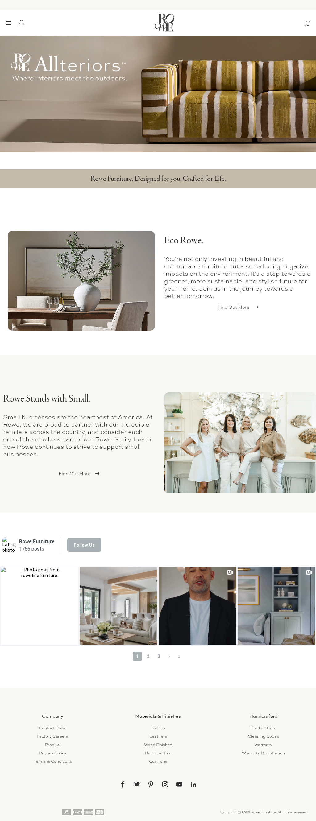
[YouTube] (179, 784)
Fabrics (158, 728)
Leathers (158, 736)
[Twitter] (137, 784)
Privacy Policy (52, 753)
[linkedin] (193, 784)
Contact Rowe (53, 728)
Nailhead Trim (158, 753)
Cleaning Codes (263, 736)
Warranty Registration (263, 753)
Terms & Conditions (53, 761)
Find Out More (234, 307)
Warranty (263, 744)
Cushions (158, 761)
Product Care (263, 728)
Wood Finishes (158, 744)
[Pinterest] (151, 784)
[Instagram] (165, 784)
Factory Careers (52, 736)
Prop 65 (52, 744)
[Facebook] (122, 784)
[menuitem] (52, 728)
